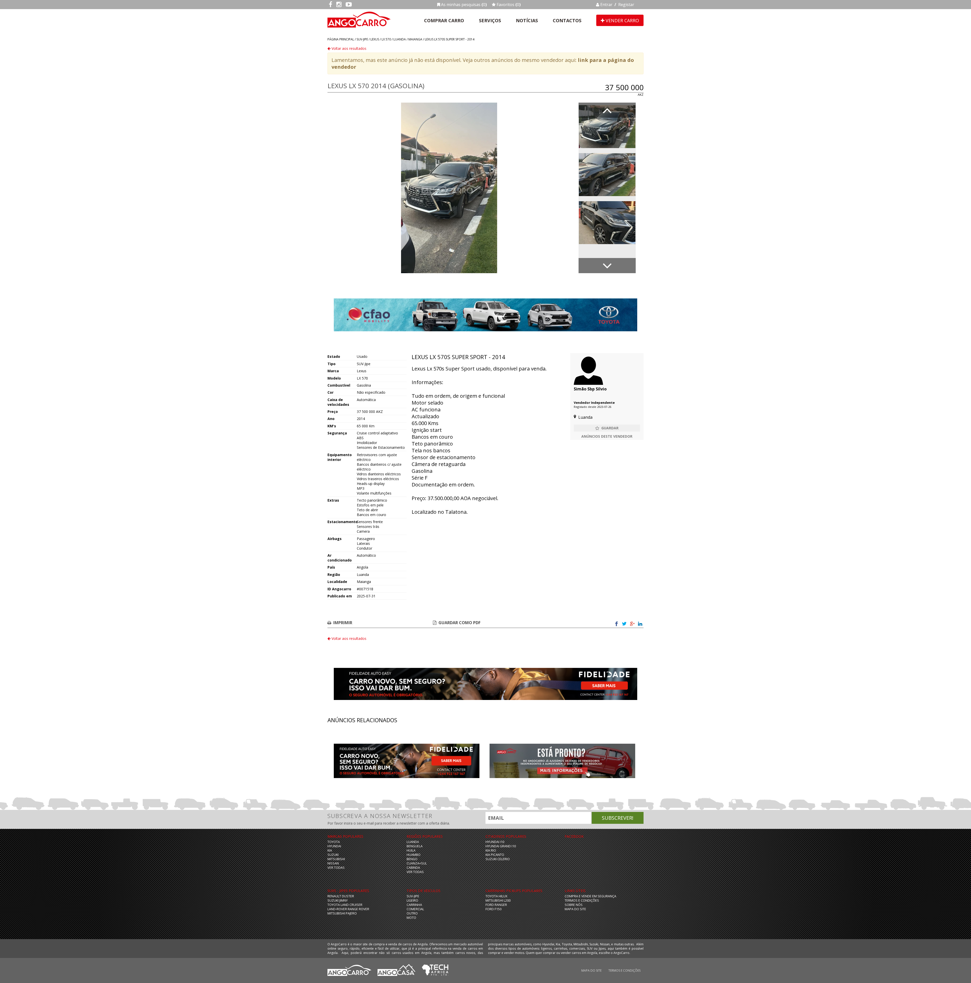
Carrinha (414, 905)
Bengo (412, 859)
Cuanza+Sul (417, 863)
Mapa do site (575, 909)
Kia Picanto (495, 855)
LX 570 (386, 39)
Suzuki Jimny (337, 900)
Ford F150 (493, 909)
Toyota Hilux (496, 896)
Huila (411, 850)
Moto (411, 918)
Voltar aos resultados (348, 48)
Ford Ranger (496, 905)
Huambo (414, 855)
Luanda (399, 39)
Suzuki (333, 855)
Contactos (567, 20)
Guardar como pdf (459, 622)
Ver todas (336, 867)
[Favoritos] (607, 428)
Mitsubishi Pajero (342, 913)
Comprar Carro (444, 20)
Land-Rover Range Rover (348, 909)
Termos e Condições (582, 900)
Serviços (490, 20)
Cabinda (413, 867)
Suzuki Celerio (498, 859)
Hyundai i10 (495, 842)
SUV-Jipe (362, 39)
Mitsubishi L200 (498, 900)
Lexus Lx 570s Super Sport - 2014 (449, 39)
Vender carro (621, 20)
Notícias (527, 20)
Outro (412, 913)
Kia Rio (491, 850)
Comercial (415, 909)
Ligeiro (412, 900)
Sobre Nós (574, 905)
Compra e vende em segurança (590, 896)
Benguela (415, 846)
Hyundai (334, 846)
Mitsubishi (336, 859)
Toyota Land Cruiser (344, 905)
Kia (329, 850)
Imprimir (342, 622)
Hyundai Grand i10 (501, 846)
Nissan (333, 863)
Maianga (415, 39)
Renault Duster (340, 896)
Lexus (374, 39)
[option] (449, 188)
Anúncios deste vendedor (606, 436)
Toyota (333, 842)
